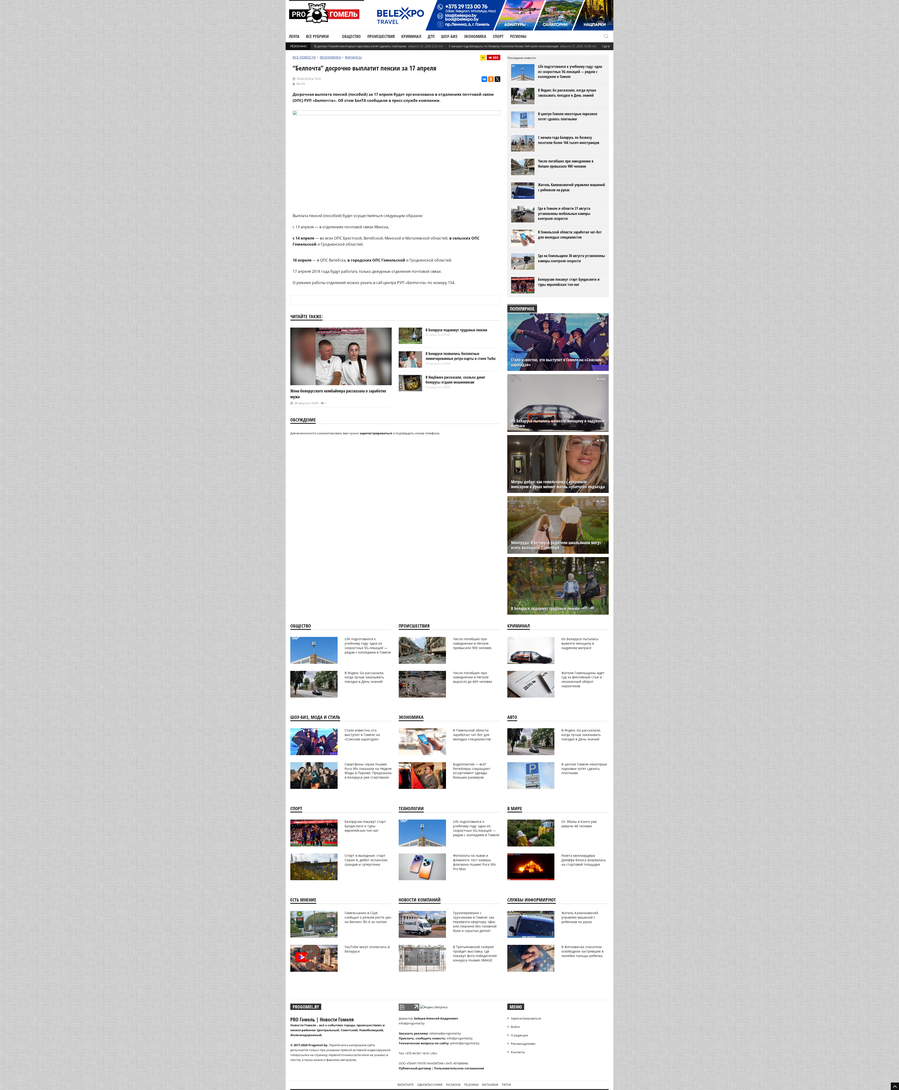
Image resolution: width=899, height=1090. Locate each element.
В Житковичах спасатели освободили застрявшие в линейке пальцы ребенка (582, 951)
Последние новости (521, 58)
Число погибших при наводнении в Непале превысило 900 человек (565, 164)
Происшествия (381, 36)
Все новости (304, 57)
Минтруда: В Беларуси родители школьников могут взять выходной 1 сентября (556, 545)
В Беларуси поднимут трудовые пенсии (456, 330)
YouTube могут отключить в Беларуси (367, 949)
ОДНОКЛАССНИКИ (429, 1085)
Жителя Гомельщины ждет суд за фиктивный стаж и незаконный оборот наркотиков (582, 679)
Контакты (518, 1052)
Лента (294, 36)
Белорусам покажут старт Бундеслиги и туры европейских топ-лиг (569, 282)
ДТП (431, 36)
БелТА (301, 84)
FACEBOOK (453, 1085)
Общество (351, 36)
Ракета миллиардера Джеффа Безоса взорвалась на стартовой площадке (583, 860)
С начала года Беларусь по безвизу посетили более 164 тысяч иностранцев (503, 46)
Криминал (411, 36)
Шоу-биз (449, 36)
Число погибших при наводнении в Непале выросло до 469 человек (472, 677)
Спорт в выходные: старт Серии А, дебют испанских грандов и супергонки (366, 860)
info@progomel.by (412, 1023)
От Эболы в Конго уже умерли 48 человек (579, 823)
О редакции (519, 1035)
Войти (515, 1027)
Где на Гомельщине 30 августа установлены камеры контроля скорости (571, 258)
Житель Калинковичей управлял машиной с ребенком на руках (571, 187)
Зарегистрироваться (526, 1018)
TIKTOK (506, 1085)
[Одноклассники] (491, 79)
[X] (497, 79)
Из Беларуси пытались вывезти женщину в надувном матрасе (558, 423)
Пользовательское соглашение (459, 1068)
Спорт (498, 36)
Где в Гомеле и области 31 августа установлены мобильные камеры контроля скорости (564, 213)
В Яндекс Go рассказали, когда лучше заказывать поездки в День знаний (567, 93)
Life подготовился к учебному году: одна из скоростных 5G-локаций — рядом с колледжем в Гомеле (570, 71)
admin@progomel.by (464, 1043)
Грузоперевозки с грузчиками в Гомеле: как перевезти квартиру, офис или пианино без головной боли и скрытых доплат (475, 922)
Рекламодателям (523, 1044)
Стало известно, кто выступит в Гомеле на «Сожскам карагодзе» (556, 362)
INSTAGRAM (490, 1085)
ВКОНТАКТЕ (406, 1085)
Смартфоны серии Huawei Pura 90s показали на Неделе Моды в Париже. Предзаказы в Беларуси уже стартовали (368, 771)
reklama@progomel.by (445, 1033)
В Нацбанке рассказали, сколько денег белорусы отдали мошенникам (455, 380)
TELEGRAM (471, 1085)
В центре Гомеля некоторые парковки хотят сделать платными (360, 46)
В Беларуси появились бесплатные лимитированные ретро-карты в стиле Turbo (461, 356)
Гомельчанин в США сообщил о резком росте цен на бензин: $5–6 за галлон (368, 917)
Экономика (475, 36)
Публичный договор (415, 1068)
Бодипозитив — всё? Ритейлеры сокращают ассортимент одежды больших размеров (471, 771)
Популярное (522, 309)
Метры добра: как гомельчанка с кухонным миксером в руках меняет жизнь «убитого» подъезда (558, 484)
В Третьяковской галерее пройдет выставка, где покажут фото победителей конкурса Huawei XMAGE (475, 953)
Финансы (353, 57)
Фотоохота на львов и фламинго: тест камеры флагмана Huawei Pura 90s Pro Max (474, 862)
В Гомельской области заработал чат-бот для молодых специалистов (570, 234)
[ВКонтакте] (484, 79)
